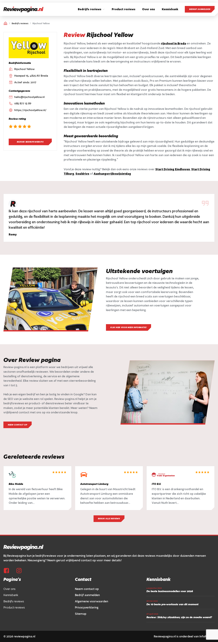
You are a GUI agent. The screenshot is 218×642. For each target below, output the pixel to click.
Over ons (9, 589)
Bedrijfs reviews (20, 23)
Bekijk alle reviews (109, 518)
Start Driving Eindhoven (172, 169)
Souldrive (82, 173)
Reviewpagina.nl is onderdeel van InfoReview (184, 636)
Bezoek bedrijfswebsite (30, 142)
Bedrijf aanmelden (199, 9)
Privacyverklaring (86, 607)
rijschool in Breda (173, 43)
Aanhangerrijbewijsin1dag (112, 173)
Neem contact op (87, 589)
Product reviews (14, 607)
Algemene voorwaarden (91, 601)
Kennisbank (10, 595)
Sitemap (80, 613)
